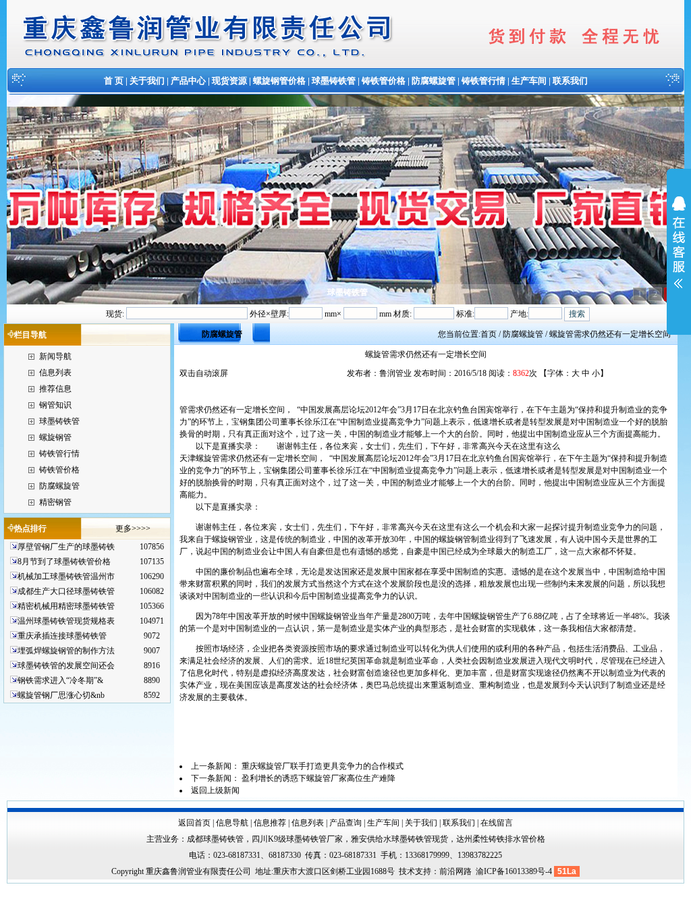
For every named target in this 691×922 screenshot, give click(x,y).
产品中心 (188, 81)
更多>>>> (132, 528)
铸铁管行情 (483, 81)
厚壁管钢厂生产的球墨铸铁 (66, 546)
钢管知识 (55, 405)
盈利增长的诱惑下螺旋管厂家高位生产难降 (318, 778)
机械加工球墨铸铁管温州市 (66, 576)
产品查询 (345, 823)
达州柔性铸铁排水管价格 (500, 839)
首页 (488, 334)
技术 (407, 871)
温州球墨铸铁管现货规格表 (66, 621)
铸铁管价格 (384, 81)
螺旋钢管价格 (279, 81)
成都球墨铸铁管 (215, 839)
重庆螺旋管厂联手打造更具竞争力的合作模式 (323, 766)
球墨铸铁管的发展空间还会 (66, 665)
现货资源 (229, 81)
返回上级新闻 (215, 790)
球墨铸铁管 (334, 81)
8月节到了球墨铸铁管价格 (64, 561)
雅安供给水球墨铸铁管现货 (399, 839)
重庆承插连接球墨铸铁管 (62, 636)
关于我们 (147, 81)
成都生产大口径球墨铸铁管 (66, 591)
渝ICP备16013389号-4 (515, 871)
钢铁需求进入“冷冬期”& (60, 680)
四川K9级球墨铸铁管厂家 (297, 839)
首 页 (113, 81)
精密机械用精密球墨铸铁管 (66, 606)
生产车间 (529, 81)
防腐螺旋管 (433, 81)
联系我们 (570, 81)
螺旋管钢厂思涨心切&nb (61, 695)
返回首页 (194, 823)
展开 (679, 251)
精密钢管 (55, 502)
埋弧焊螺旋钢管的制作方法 (66, 650)
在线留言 (496, 823)
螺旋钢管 (55, 437)
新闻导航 (55, 356)
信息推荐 (270, 823)
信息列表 (55, 372)
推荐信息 (55, 389)
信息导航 (232, 823)
